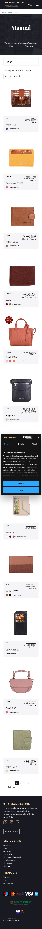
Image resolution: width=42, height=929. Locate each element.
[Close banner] (38, 437)
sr (31, 5)
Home (4, 12)
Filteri (8, 61)
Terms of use (9, 854)
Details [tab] (21, 444)
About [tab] (34, 444)
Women (29, 46)
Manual (9, 12)
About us (7, 845)
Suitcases (23, 43)
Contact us (8, 863)
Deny (21, 490)
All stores (7, 851)
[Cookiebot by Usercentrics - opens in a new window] (24, 437)
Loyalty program (10, 860)
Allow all (21, 484)
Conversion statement (12, 857)
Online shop (8, 848)
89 (9, 787)
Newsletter (11, 831)
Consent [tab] (7, 444)
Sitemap (7, 866)
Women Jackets (11, 43)
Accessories (33, 43)
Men (11, 46)
